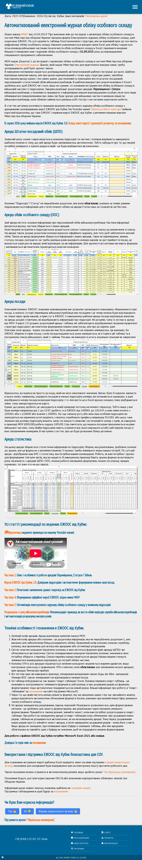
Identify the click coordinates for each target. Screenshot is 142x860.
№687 (24, 34)
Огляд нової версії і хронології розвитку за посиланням (99, 123)
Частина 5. (10, 605)
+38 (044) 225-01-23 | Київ (31, 839)
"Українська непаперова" (40, 820)
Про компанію (80, 837)
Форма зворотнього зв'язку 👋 (58, 811)
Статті (105, 832)
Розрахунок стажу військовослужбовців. (27, 612)
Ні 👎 (27, 811)
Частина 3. (10, 590)
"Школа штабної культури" (106, 109)
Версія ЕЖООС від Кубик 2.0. (21, 582)
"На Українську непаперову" (119, 772)
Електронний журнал (26, 64)
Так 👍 (12, 811)
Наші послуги (79, 843)
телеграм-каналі (80, 788)
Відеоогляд (13, 532)
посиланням (36, 691)
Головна (77, 832)
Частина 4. (10, 597)
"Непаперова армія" (96, 16)
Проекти (107, 837)
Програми (77, 848)
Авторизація (109, 843)
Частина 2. (10, 575)
